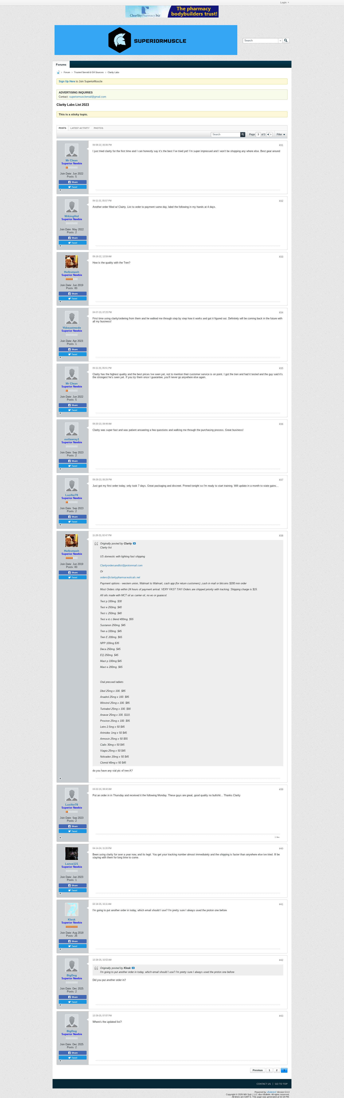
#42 (281, 960)
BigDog (72, 975)
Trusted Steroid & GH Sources (89, 72)
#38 (281, 535)
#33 (281, 256)
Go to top (281, 1084)
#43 (281, 1016)
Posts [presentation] (62, 128)
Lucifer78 (71, 495)
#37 (281, 479)
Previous (258, 1070)
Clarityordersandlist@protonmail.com (121, 565)
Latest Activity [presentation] (79, 128)
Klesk (71, 919)
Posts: (70, 176)
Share (74, 182)
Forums (61, 64)
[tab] (62, 128)
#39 (281, 789)
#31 (281, 145)
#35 (281, 368)
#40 (281, 848)
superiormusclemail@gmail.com (87, 96)
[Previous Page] (268, 134)
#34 (281, 312)
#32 (281, 201)
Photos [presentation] (98, 128)
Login (283, 2)
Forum (67, 72)
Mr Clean (72, 160)
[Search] (285, 40)
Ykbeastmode (72, 327)
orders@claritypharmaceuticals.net (120, 577)
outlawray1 (71, 439)
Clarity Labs (113, 72)
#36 (281, 424)
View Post (134, 543)
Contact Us (264, 1084)
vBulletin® (271, 1092)
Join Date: (66, 173)
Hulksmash (71, 272)
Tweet (74, 186)
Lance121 (71, 863)
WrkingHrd (71, 216)
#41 (281, 904)
